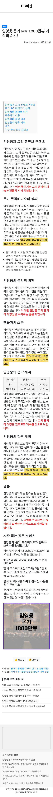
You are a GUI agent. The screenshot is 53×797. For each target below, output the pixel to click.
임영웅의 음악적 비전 (16, 111)
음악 (4, 26)
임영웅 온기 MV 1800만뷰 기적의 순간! (18, 759)
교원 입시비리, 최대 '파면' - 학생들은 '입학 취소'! (22, 783)
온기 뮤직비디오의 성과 (17, 108)
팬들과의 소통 (12, 115)
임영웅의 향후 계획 (15, 122)
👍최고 (19, 659)
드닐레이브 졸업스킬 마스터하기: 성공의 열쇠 (21, 771)
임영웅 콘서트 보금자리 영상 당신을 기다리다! (23, 706)
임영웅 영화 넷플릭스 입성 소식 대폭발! (20, 695)
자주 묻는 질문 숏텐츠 (16, 129)
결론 (7, 125)
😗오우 (33, 659)
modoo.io (32, 792)
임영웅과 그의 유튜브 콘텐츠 (20, 104)
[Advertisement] (26, 72)
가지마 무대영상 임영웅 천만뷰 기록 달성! (30, 671)
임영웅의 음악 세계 (15, 118)
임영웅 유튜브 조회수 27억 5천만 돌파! (20, 701)
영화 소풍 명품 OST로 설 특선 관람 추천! (30, 668)
